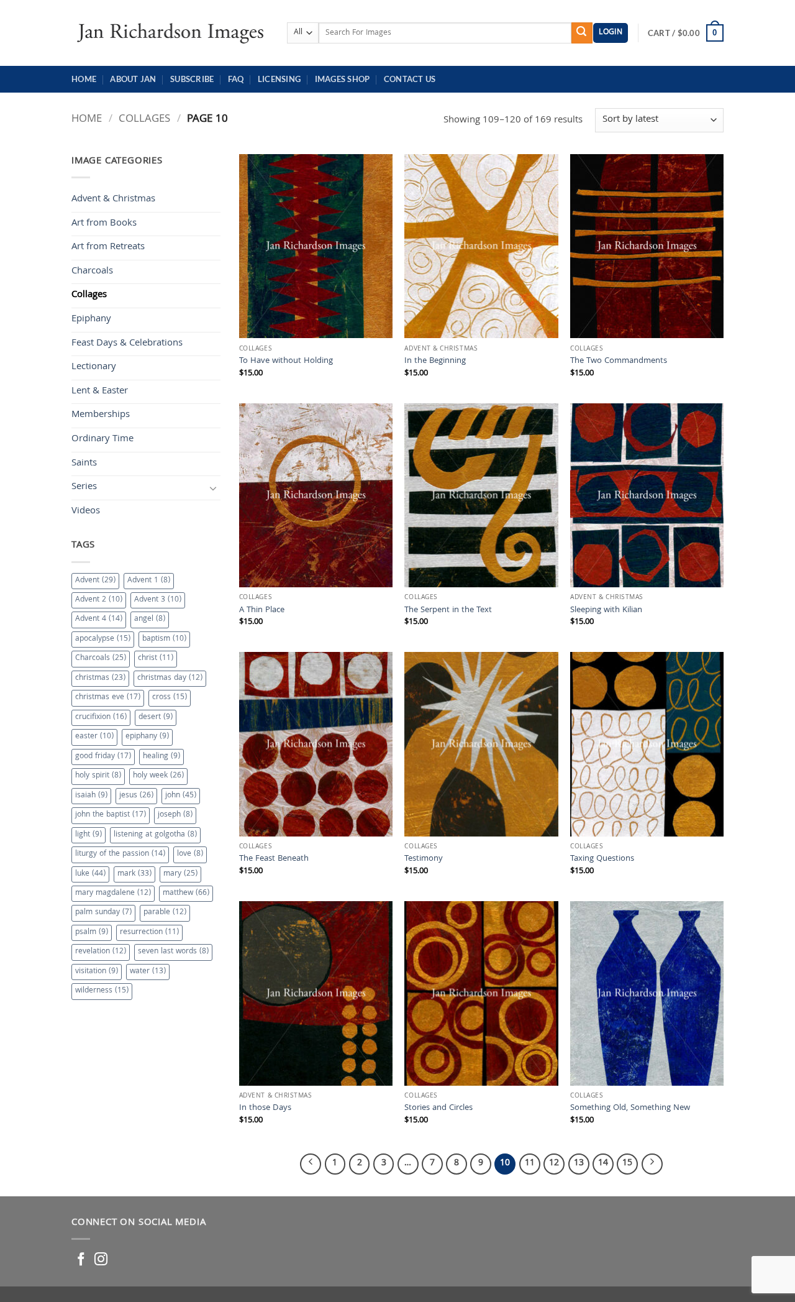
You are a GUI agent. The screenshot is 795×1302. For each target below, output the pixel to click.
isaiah (91, 795)
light (88, 834)
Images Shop (342, 79)
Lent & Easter (99, 391)
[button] (610, 33)
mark (134, 874)
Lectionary (93, 367)
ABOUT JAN (133, 79)
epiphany (147, 736)
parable (164, 912)
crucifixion (101, 717)
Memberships (100, 415)
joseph (175, 815)
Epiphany (91, 319)
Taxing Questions (602, 860)
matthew (186, 893)
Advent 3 (157, 600)
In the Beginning (435, 362)
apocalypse (102, 639)
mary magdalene (113, 893)
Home (83, 79)
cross (169, 697)
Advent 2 (98, 600)
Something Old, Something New (630, 1109)
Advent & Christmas (113, 199)
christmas (100, 678)
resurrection (149, 932)
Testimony (423, 860)
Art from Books (104, 224)
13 (579, 1163)
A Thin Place (261, 611)
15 (627, 1163)
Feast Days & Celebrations (127, 344)
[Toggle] (213, 487)
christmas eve (107, 697)
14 (603, 1163)
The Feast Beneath (274, 860)
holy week (158, 775)
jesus (136, 795)
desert (156, 717)
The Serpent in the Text (448, 611)
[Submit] (582, 33)
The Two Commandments (618, 362)
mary (180, 874)
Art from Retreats (108, 247)
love (190, 854)
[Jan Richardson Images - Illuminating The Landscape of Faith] (169, 33)
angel (149, 619)
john (180, 795)
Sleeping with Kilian (606, 611)
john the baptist (110, 815)
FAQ (236, 79)
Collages (144, 120)
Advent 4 (98, 619)
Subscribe (192, 79)
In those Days (265, 1109)
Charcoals (92, 272)
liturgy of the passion (120, 854)
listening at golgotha (155, 834)
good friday (103, 756)
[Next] (652, 1164)
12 (554, 1163)
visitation (96, 971)
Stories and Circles (438, 1109)
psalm (91, 932)
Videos (85, 511)
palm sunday (103, 912)
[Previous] (310, 1164)
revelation (100, 951)
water (148, 971)
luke (90, 874)
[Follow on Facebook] (81, 1260)
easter (94, 736)
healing (161, 756)
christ (155, 658)
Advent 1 (148, 580)
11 (530, 1163)
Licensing (279, 79)
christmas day (169, 678)
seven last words (173, 951)
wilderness (102, 990)
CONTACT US (410, 79)
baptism (164, 639)
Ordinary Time (102, 439)
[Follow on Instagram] (100, 1260)
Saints (84, 464)
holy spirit (98, 775)
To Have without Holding (286, 362)
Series (84, 487)
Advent (95, 580)
